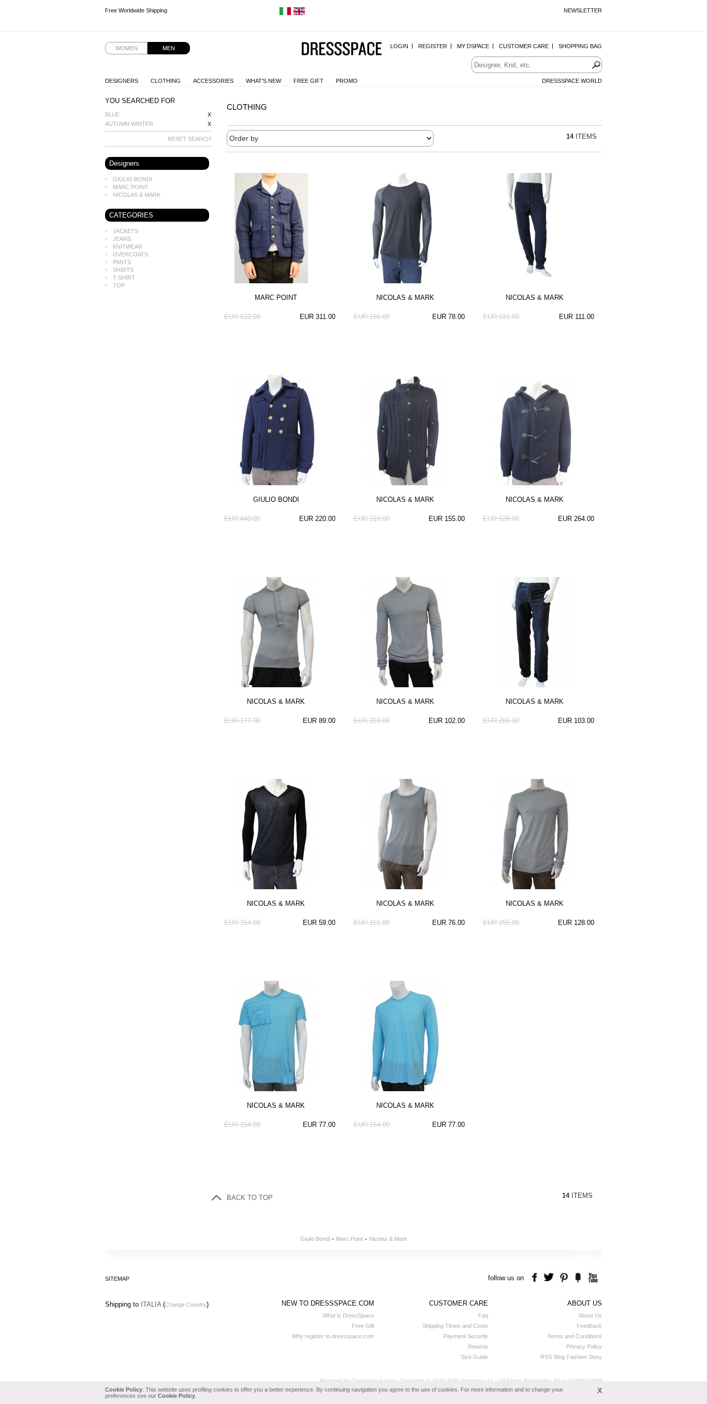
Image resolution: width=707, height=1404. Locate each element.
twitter (550, 1278)
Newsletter (583, 10)
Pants (122, 262)
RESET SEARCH (189, 139)
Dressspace (341, 49)
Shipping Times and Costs (455, 1326)
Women (126, 48)
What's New (263, 81)
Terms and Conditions (574, 1336)
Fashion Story (584, 1357)
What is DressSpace (348, 1315)
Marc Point (131, 187)
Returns (478, 1346)
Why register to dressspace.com (333, 1336)
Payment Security (466, 1336)
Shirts (123, 270)
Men (169, 48)
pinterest (564, 1278)
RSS (546, 1357)
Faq (483, 1315)
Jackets (125, 231)
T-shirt (124, 277)
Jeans (122, 239)
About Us (590, 1315)
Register (432, 46)
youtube (592, 1278)
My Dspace (473, 46)
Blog (559, 1357)
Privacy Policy (584, 1346)
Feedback (589, 1326)
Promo (347, 81)
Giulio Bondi (132, 179)
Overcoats (130, 254)
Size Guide (474, 1357)
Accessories (213, 81)
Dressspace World (572, 81)
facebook (536, 1278)
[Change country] (285, 13)
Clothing (166, 81)
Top (119, 285)
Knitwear (127, 246)
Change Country (186, 1304)
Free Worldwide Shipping (136, 10)
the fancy (578, 1278)
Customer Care (524, 46)
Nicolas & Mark (136, 195)
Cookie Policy (123, 1389)
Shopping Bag (580, 46)
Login (399, 46)
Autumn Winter (129, 124)
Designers (121, 81)
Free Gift (308, 81)
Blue (112, 114)
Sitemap (117, 1279)
